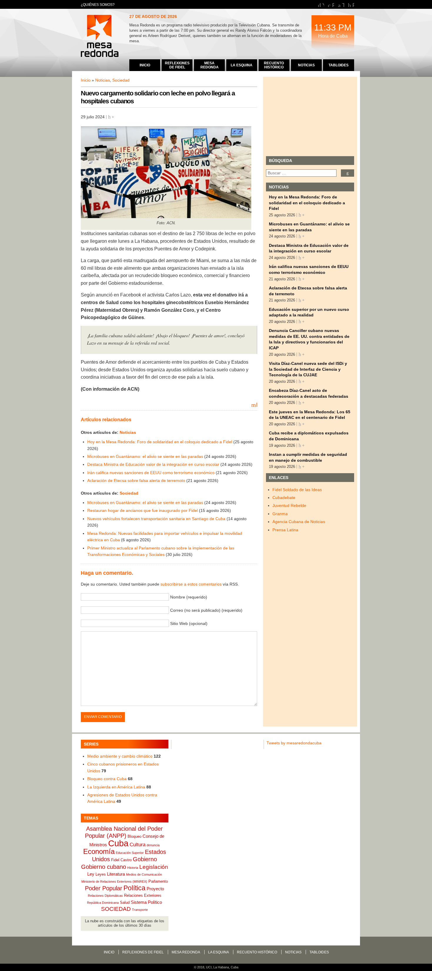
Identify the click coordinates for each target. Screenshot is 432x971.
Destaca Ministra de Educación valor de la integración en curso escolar (153, 464)
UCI (209, 967)
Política (134, 888)
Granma (280, 513)
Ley (90, 873)
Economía (99, 851)
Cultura (137, 844)
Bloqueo (134, 836)
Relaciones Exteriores (142, 895)
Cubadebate (283, 497)
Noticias (102, 80)
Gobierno (145, 859)
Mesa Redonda (100, 37)
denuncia (153, 845)
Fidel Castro (121, 860)
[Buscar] (347, 173)
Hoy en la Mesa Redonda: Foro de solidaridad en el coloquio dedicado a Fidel (159, 441)
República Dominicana (103, 902)
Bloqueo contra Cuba (107, 778)
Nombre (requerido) (188, 597)
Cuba (118, 843)
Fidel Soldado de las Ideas (297, 489)
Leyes (101, 874)
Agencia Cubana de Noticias (298, 521)
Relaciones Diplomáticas (105, 895)
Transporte (140, 909)
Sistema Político (146, 902)
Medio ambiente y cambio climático (120, 756)
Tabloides (319, 952)
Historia (132, 867)
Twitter (343, 4)
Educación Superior (130, 852)
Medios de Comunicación (144, 874)
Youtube (323, 4)
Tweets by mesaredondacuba (294, 743)
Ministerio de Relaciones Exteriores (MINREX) (114, 881)
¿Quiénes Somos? (98, 5)
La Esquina (218, 952)
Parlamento (158, 881)
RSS (353, 4)
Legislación (153, 867)
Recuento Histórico (257, 952)
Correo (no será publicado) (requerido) (206, 610)
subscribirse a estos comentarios (191, 584)
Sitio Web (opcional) (188, 623)
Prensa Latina (285, 529)
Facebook (333, 4)
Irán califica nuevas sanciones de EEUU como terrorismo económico (151, 472)
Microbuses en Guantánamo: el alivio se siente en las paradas (145, 456)
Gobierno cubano (103, 867)
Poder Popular (103, 888)
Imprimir (256, 404)
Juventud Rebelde (289, 505)
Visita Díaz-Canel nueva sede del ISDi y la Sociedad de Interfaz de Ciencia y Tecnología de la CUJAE (308, 369)
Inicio (86, 80)
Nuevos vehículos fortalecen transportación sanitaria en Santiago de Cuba (156, 518)
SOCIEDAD (116, 909)
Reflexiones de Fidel (143, 952)
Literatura (116, 873)
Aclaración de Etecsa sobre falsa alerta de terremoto (136, 480)
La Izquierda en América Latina (116, 787)
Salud (125, 902)
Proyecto (155, 888)
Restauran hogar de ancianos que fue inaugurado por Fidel (142, 510)
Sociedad (121, 80)
